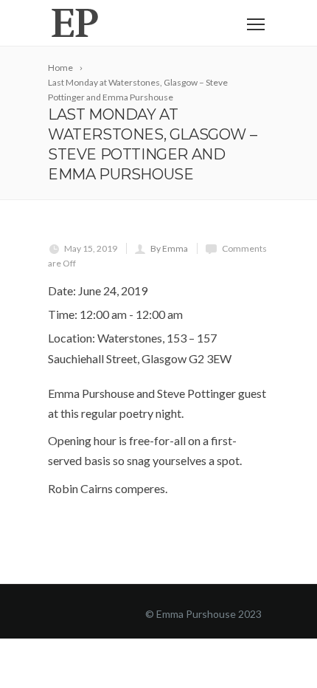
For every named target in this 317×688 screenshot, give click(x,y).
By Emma (169, 248)
